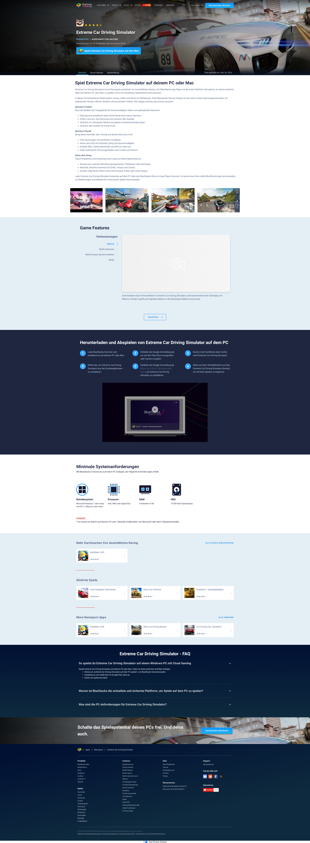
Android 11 (81, 779)
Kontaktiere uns (168, 770)
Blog (126, 5)
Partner (159, 5)
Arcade (80, 801)
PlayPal (80, 782)
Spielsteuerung (127, 764)
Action (80, 795)
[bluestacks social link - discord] (205, 776)
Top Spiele (81, 792)
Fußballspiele (82, 821)
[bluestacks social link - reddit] (210, 776)
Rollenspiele (82, 809)
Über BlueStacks (169, 764)
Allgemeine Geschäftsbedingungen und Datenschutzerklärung (98, 834)
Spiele (115, 5)
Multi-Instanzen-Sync (130, 776)
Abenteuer (81, 798)
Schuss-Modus (127, 767)
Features (101, 5)
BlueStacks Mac (83, 764)
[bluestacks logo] (84, 5)
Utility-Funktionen (128, 808)
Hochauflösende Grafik (130, 805)
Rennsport (83, 39)
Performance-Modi (129, 793)
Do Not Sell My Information (156, 834)
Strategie (81, 818)
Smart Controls (127, 788)
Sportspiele (82, 815)
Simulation (81, 812)
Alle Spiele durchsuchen (220, 543)
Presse (165, 776)
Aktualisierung (208, 764)
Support (170, 5)
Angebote (81, 773)
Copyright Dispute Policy (127, 834)
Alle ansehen (226, 617)
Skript (124, 799)
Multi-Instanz (127, 773)
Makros (125, 779)
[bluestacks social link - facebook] (216, 776)
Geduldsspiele (83, 804)
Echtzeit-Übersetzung (130, 785)
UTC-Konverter (127, 811)
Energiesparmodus (129, 782)
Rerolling (125, 790)
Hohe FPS (126, 802)
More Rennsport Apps (91, 617)
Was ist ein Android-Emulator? (174, 789)
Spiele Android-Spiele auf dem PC (175, 786)
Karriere (165, 773)
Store (142, 5)
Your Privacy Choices (158, 842)
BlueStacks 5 (82, 767)
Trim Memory (127, 796)
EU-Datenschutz (141, 834)
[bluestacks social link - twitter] (221, 776)
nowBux (81, 776)
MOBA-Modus (127, 770)
